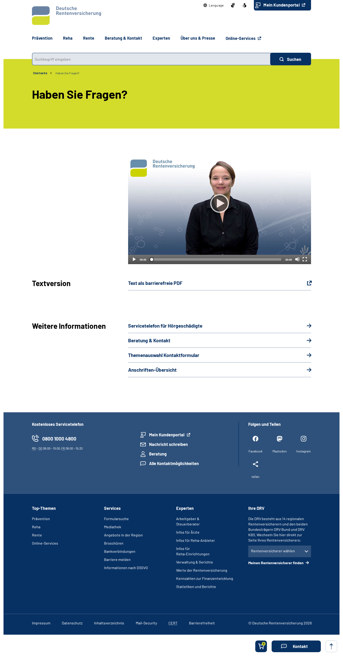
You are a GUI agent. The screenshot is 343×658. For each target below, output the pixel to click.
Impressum (41, 623)
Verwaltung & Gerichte (194, 562)
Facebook (255, 451)
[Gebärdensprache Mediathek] (233, 5)
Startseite (40, 73)
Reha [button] (68, 38)
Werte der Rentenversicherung (201, 570)
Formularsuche (116, 518)
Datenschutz (72, 623)
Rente (37, 535)
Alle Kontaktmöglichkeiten (174, 463)
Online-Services (241, 38)
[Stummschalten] (297, 259)
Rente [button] (88, 38)
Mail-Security (146, 623)
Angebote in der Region (123, 535)
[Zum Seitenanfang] (331, 646)
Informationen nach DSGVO (126, 567)
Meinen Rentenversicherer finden (276, 562)
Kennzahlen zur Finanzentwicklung (204, 578)
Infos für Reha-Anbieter (195, 540)
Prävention (42, 38)
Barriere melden (117, 559)
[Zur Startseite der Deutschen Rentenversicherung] (66, 15)
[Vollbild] (305, 259)
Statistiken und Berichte (196, 586)
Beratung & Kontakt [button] (123, 38)
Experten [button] (161, 38)
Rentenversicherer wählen (273, 551)
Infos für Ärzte (188, 532)
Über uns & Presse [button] (198, 38)
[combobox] (151, 59)
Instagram (303, 451)
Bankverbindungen (119, 551)
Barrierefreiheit (202, 623)
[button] (213, 5)
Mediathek (112, 527)
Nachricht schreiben (168, 444)
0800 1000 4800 (59, 438)
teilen (255, 477)
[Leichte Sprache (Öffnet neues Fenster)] (244, 5)
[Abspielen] (219, 203)
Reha (36, 527)
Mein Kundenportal (282, 4)
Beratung (158, 453)
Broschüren (113, 543)
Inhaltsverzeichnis (109, 623)
